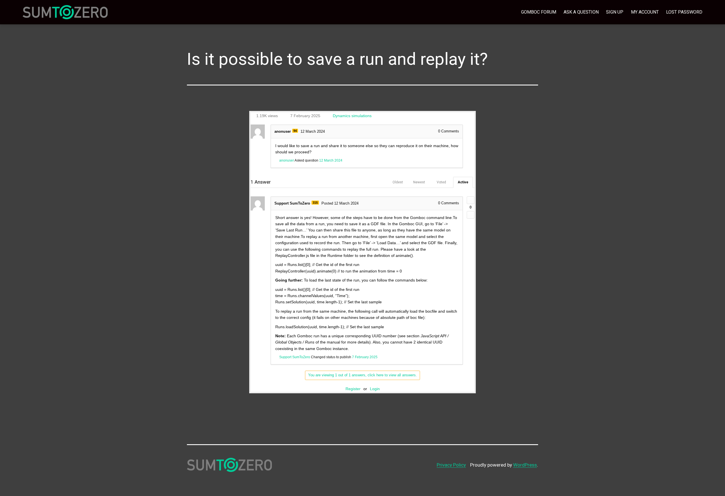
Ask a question (581, 12)
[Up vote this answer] (470, 200)
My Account (645, 12)
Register (353, 389)
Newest (419, 182)
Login (375, 389)
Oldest (398, 182)
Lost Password (684, 12)
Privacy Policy (451, 465)
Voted (441, 182)
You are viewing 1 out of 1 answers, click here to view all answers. (362, 375)
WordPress (525, 465)
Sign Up (614, 12)
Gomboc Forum (538, 12)
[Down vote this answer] (470, 215)
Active (463, 182)
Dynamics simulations (352, 115)
